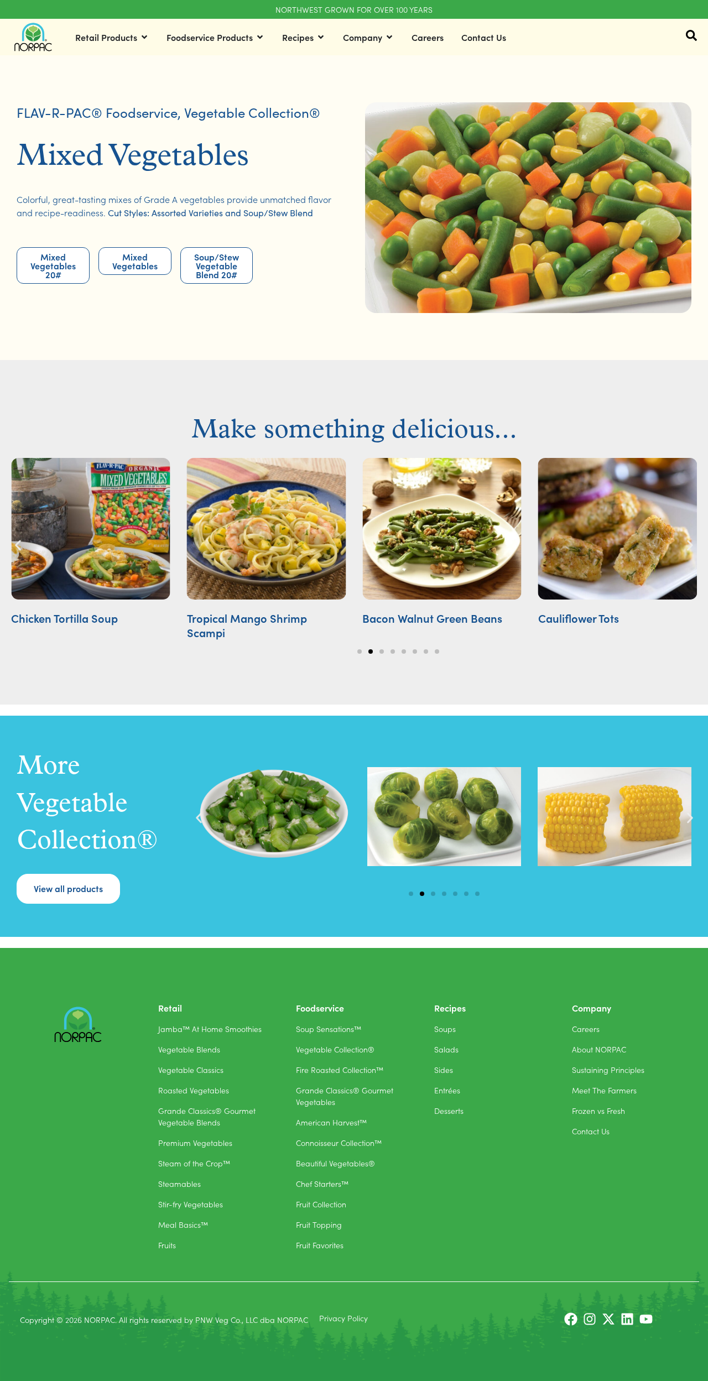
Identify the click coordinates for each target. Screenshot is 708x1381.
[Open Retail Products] (144, 37)
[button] (18, 546)
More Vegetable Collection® (87, 804)
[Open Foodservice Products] (260, 37)
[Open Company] (389, 37)
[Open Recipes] (320, 37)
